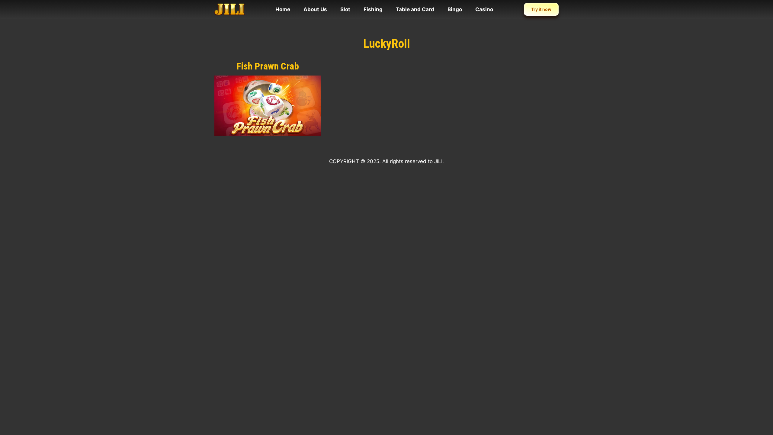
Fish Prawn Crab (267, 66)
